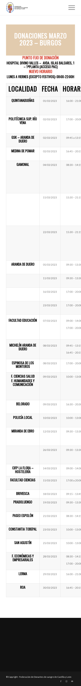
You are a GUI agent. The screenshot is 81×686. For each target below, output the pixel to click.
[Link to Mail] (72, 681)
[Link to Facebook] (61, 681)
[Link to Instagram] (66, 681)
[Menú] (70, 7)
